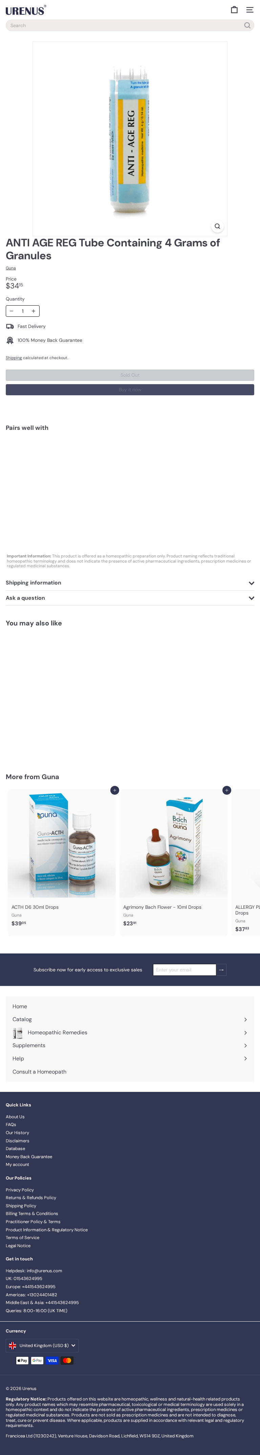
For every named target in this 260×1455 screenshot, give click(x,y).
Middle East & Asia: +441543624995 (42, 1302)
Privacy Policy (20, 1190)
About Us (15, 1117)
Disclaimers (17, 1141)
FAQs (11, 1124)
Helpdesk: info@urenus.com (34, 1271)
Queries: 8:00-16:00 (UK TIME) (36, 1311)
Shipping (14, 357)
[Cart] (234, 10)
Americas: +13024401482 (31, 1295)
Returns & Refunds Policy (31, 1197)
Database (15, 1148)
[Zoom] (217, 226)
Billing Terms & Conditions (32, 1213)
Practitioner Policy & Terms (33, 1222)
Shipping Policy (21, 1206)
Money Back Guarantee (29, 1157)
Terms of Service (22, 1237)
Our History (17, 1133)
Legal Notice (18, 1246)
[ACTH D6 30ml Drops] (61, 860)
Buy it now (130, 390)
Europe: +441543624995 (31, 1286)
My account (17, 1164)
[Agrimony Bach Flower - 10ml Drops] (173, 860)
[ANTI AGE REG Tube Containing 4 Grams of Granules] (130, 460)
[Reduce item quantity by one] (12, 311)
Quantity (15, 299)
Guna (50, 776)
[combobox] (130, 25)
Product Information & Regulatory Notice (47, 1230)
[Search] (247, 25)
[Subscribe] (221, 970)
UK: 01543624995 (24, 1278)
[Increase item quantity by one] (34, 311)
